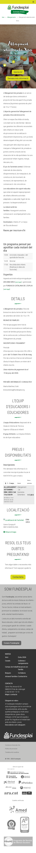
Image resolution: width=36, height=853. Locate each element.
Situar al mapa (10, 532)
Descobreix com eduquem (15, 725)
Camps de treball (11, 667)
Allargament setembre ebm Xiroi (18, 47)
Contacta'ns (18, 577)
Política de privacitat (11, 748)
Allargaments (11, 17)
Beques (8, 673)
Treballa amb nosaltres (12, 752)
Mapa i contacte (11, 694)
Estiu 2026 (22, 657)
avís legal (18, 282)
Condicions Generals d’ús (12, 745)
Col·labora (22, 673)
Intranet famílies (11, 676)
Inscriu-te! (18, 72)
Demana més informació (18, 78)
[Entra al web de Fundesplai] (18, 735)
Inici (3, 17)
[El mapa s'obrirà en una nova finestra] (13, 520)
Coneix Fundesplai (11, 643)
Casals (7, 661)
